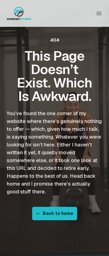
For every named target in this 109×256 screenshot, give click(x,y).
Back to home (58, 213)
